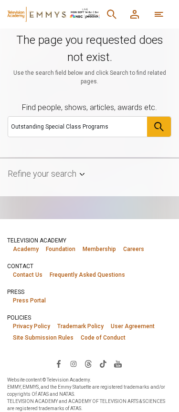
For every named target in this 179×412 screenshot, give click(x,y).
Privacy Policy (31, 326)
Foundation (60, 249)
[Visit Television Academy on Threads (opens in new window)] (88, 363)
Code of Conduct (103, 337)
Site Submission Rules (43, 337)
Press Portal (29, 300)
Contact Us (27, 274)
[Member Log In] (134, 14)
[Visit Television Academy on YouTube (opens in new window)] (118, 363)
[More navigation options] (158, 14)
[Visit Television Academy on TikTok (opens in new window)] (103, 363)
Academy (26, 249)
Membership (99, 249)
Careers (133, 249)
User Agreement (133, 326)
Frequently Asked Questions (87, 274)
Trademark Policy (80, 326)
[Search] (111, 14)
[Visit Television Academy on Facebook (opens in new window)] (59, 363)
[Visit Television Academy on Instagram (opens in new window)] (73, 363)
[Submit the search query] (159, 127)
